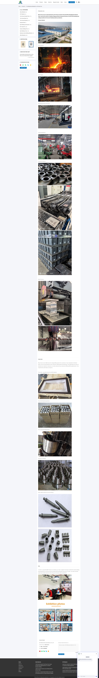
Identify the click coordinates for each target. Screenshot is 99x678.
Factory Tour (21, 665)
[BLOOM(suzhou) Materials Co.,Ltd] (24, 2)
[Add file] (78, 676)
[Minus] (96, 653)
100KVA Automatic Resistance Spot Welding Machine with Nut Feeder (43, 669)
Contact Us (20, 668)
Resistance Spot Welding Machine (27, 33)
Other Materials (23, 35)
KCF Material (23, 14)
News (62, 2)
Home (37, 2)
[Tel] (30, 65)
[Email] (20, 65)
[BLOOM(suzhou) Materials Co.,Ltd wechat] (44, 651)
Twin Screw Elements (25, 20)
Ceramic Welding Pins (24, 28)
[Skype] (28, 65)
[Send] (96, 676)
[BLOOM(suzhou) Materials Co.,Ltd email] (40, 651)
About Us (50, 2)
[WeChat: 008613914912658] (25, 65)
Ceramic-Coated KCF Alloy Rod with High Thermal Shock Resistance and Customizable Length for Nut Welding (71, 671)
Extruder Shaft (23, 22)
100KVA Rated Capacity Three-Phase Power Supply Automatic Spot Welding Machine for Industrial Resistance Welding (43, 665)
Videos (45, 2)
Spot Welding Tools (24, 30)
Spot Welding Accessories (25, 24)
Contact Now (71, 2)
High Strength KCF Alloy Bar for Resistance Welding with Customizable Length (70, 668)
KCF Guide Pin (23, 26)
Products (41, 2)
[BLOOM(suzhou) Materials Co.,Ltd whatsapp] (42, 651)
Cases (65, 2)
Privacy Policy (36, 677)
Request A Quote (56, 2)
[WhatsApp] (23, 65)
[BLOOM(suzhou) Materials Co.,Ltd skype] (46, 651)
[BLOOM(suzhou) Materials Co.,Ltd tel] (48, 651)
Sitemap (20, 671)
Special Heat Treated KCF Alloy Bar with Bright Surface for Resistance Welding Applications (71, 665)
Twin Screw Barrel (24, 18)
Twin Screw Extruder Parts (25, 16)
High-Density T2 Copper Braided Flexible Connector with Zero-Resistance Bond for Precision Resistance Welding (44, 673)
